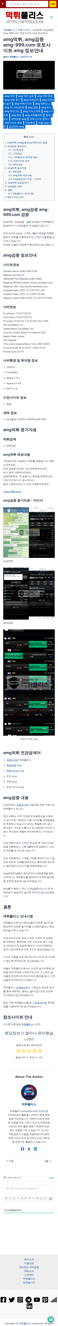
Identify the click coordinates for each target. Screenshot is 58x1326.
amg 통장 (16, 115)
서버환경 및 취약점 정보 (23, 157)
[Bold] (6, 1198)
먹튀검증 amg (18, 119)
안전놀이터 (22, 987)
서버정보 (15, 153)
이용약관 (29, 1263)
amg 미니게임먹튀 (14, 107)
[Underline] (14, 1198)
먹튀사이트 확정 (13, 122)
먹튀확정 (30, 122)
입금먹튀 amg (16, 126)
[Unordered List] (26, 1198)
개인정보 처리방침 (29, 1267)
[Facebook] (22, 1149)
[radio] (18, 1051)
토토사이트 (23, 804)
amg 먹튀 (10, 96)
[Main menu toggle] (51, 17)
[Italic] (10, 1198)
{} (41, 1198)
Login (51, 1177)
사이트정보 (16, 150)
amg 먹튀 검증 (26, 96)
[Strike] (18, 1198)
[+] (45, 1198)
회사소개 (29, 1259)
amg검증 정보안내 (15, 146)
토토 (28, 221)
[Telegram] (28, 1300)
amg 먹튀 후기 (12, 99)
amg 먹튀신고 (42, 103)
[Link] (37, 1198)
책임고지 (29, 1271)
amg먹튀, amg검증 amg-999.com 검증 (26, 142)
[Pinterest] (45, 1300)
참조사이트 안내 (14, 197)
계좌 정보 (15, 164)
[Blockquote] (29, 1198)
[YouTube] (37, 1300)
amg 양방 (33, 107)
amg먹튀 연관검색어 (17, 182)
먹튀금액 (14, 171)
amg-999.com (12, 491)
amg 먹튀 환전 (45, 96)
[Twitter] (12, 1300)
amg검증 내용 (13, 186)
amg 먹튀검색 (31, 99)
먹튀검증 (11, 765)
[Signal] (53, 1300)
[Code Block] (33, 1198)
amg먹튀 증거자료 (15, 168)
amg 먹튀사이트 (23, 103)
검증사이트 (12, 760)
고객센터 (29, 1274)
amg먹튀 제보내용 (20, 175)
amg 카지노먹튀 (31, 111)
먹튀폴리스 (9, 30)
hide (31, 137)
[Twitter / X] (29, 1149)
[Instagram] (20, 1300)
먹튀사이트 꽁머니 (40, 119)
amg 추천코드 (12, 111)
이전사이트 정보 (18, 161)
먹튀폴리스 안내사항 (20, 193)
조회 (53, 4)
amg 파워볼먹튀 (33, 115)
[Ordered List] (22, 1198)
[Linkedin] (35, 1149)
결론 (8, 190)
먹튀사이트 (24, 30)
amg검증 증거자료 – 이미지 (24, 179)
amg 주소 (46, 107)
